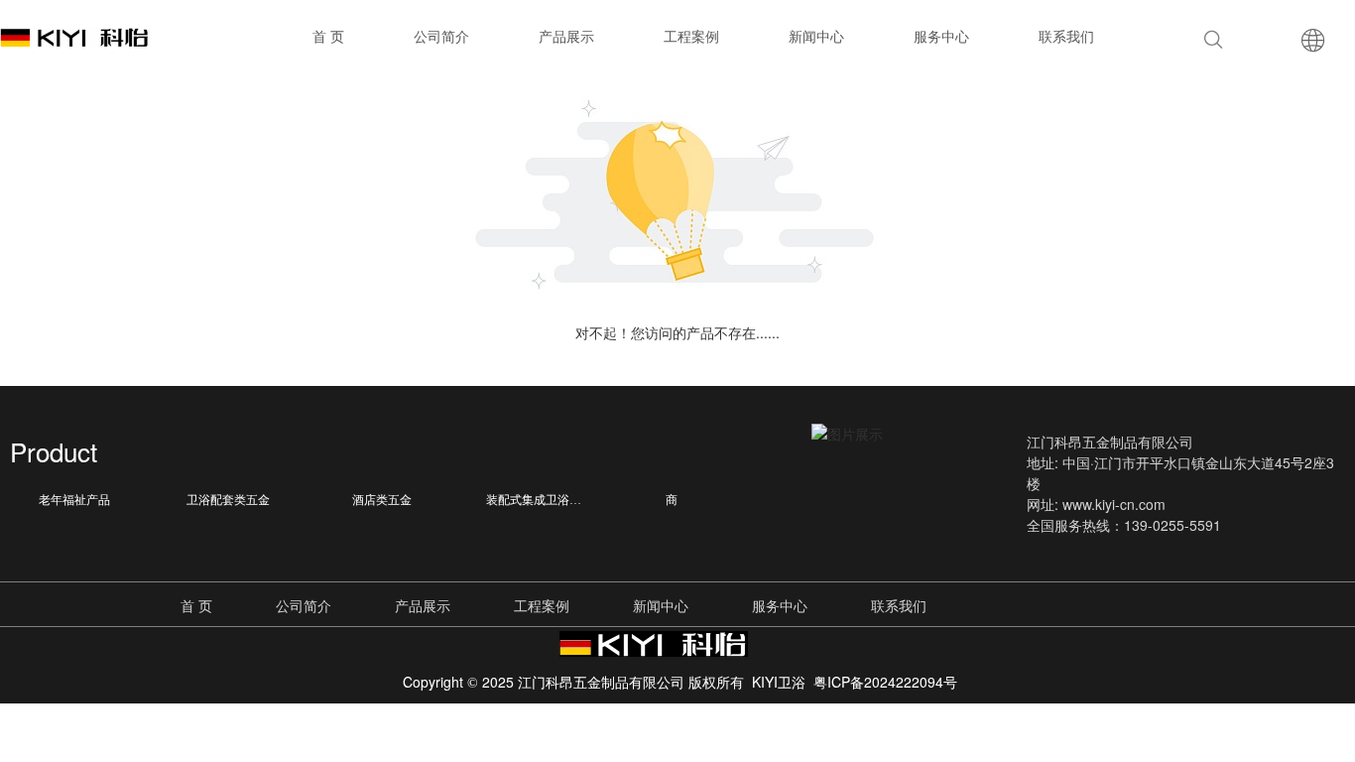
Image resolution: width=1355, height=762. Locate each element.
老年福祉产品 (74, 500)
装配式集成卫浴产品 (539, 500)
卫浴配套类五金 (228, 500)
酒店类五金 (382, 500)
